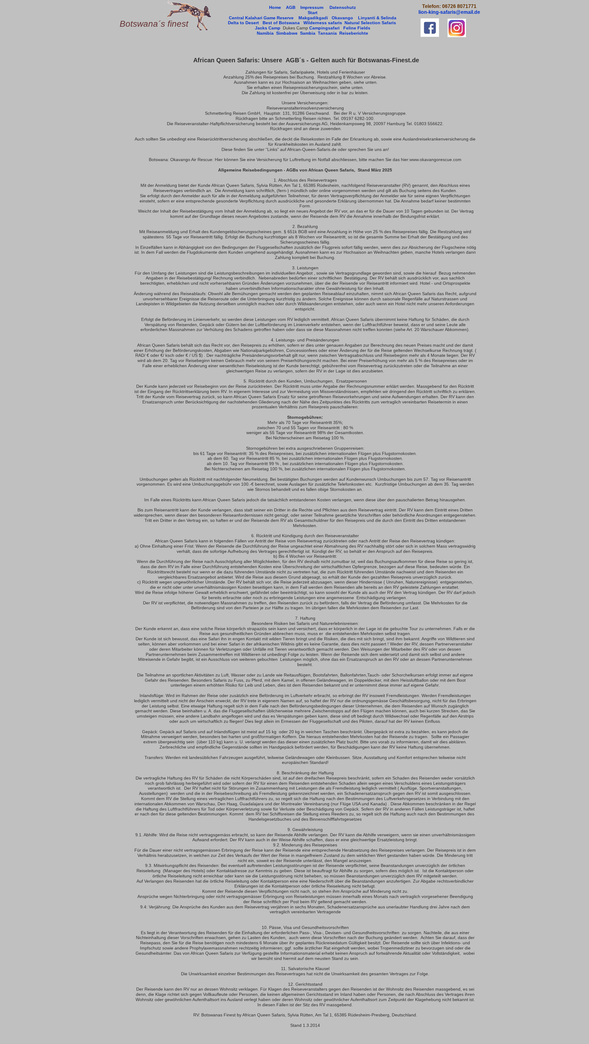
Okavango (343, 17)
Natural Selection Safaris (370, 22)
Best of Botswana (281, 22)
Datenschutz (342, 7)
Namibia (265, 33)
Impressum (311, 7)
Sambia (307, 33)
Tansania (327, 33)
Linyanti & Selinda (377, 17)
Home (275, 7)
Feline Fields (356, 27)
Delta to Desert (243, 22)
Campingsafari (324, 27)
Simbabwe (287, 33)
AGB (290, 7)
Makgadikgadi (313, 17)
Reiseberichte (353, 33)
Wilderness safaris (322, 22)
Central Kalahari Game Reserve (262, 17)
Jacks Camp (267, 27)
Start (313, 12)
